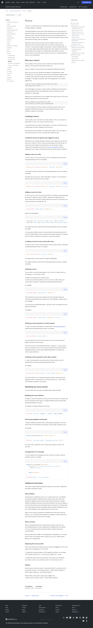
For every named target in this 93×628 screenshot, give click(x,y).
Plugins (8, 43)
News (6, 607)
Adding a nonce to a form (77, 32)
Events (57, 607)
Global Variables (10, 37)
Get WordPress (86, 2)
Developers (41, 609)
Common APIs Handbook (15, 10)
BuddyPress (75, 611)
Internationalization (11, 34)
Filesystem (9, 35)
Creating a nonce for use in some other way (39, 241)
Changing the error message (78, 53)
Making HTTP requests (12, 45)
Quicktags (9, 47)
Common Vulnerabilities (13, 65)
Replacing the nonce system (78, 60)
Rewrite (9, 51)
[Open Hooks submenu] (6, 24)
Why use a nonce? (75, 23)
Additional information (75, 54)
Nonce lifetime (75, 56)
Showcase (24, 605)
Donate (58, 609)
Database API (10, 32)
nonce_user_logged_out (53, 147)
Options (9, 41)
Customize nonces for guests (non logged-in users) (42, 138)
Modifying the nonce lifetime (78, 47)
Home (6, 10)
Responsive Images (11, 26)
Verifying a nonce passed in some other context (40, 357)
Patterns (24, 611)
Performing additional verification (36, 419)
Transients (9, 77)
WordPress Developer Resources (13, 6)
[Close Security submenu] (6, 53)
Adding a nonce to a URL (77, 30)
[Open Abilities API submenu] (6, 28)
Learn (40, 605)
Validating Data (11, 57)
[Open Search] (78, 2)
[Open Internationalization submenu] (6, 34)
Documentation (42, 607)
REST (8, 49)
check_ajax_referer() (60, 326)
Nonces (10, 61)
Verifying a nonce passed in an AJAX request (40, 323)
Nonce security (75, 58)
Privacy (7, 611)
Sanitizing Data (11, 55)
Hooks (8, 24)
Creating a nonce (74, 25)
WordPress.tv (42, 611)
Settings (9, 69)
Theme (8, 75)
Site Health (9, 73)
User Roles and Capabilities (14, 63)
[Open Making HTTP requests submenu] (6, 46)
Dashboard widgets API (12, 30)
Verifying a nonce (76, 37)
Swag (57, 611)
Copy (65, 163)
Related (73, 62)
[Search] (20, 15)
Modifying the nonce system (77, 45)
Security (24, 10)
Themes (24, 607)
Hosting (7, 609)
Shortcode (9, 71)
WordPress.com (76, 605)
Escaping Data (11, 59)
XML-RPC (9, 79)
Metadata (9, 39)
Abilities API (9, 28)
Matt (73, 607)
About (6, 605)
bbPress (74, 609)
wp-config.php (10, 81)
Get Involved (58, 605)
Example (10, 67)
